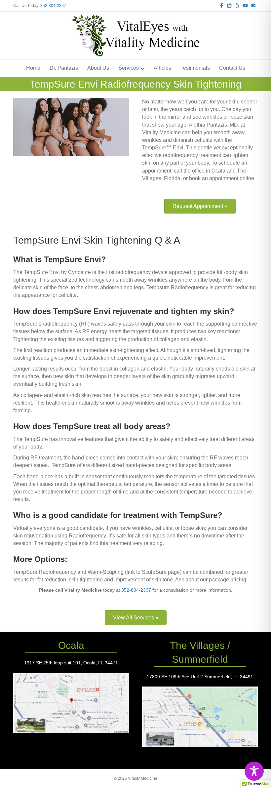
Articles (162, 68)
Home (33, 68)
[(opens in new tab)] (71, 702)
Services (128, 68)
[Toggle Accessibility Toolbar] (254, 771)
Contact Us (232, 68)
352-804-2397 (53, 5)
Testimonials (195, 68)
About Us (98, 68)
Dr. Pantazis (64, 68)
